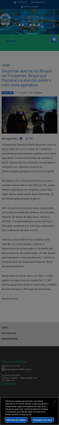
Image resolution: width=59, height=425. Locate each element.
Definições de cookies (16, 420)
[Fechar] (55, 401)
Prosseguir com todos (42, 420)
